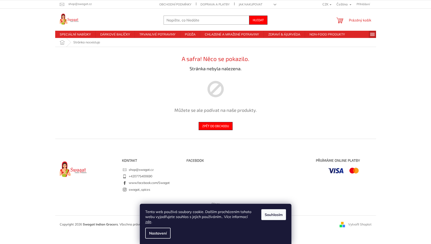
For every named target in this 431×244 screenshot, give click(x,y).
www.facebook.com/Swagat (149, 183)
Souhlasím (274, 214)
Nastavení (158, 233)
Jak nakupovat (250, 4)
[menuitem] (75, 34)
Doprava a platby (215, 4)
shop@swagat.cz (141, 170)
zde (148, 221)
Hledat (258, 20)
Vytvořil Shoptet (359, 224)
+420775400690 (140, 176)
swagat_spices (139, 190)
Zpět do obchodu (215, 126)
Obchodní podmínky (175, 4)
